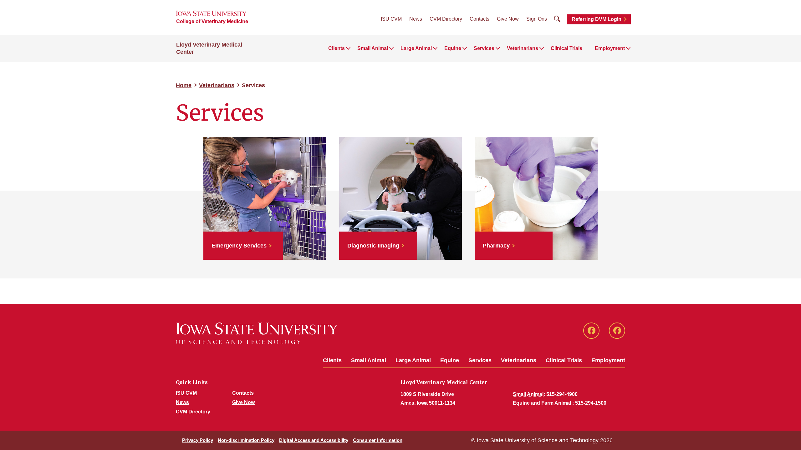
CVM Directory (446, 19)
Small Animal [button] (372, 48)
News (415, 19)
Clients (332, 360)
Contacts (479, 19)
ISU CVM (391, 19)
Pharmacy (496, 245)
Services (480, 360)
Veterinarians (216, 85)
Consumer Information (377, 440)
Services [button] (484, 48)
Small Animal (368, 360)
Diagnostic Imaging (373, 245)
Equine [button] (452, 48)
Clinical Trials (566, 48)
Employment (608, 360)
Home (183, 85)
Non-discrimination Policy (246, 440)
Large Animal (413, 360)
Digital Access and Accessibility (313, 440)
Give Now (508, 19)
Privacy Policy (197, 440)
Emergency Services (239, 245)
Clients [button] (336, 48)
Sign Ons (536, 19)
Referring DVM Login (596, 19)
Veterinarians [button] (522, 48)
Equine (449, 360)
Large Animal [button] (416, 48)
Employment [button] (610, 48)
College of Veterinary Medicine (212, 21)
